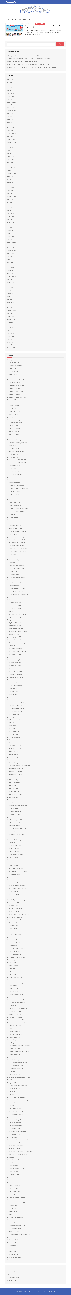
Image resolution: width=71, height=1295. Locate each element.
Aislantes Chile (13, 374)
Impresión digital (13, 808)
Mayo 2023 (10, 185)
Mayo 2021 (10, 233)
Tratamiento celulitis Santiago (17, 1197)
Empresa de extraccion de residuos (18, 651)
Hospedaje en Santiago (15, 774)
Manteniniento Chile (14, 874)
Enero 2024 (10, 162)
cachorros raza (13, 445)
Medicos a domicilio (14, 894)
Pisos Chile (12, 968)
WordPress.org (12, 1280)
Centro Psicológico (14, 494)
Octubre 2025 (11, 108)
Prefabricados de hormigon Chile (18, 1008)
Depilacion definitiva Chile (16, 623)
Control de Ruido (13, 580)
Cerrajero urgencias (14, 523)
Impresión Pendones (14, 814)
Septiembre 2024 (11, 142)
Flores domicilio (13, 725)
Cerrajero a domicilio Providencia (18, 520)
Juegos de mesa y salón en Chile (18, 828)
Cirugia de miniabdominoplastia (17, 531)
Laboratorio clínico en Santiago (17, 837)
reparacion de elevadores (16, 1068)
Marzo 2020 (10, 268)
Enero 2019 (10, 308)
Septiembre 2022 (11, 196)
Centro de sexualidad (15, 491)
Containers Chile (13, 571)
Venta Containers (13, 1220)
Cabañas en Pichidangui (15, 440)
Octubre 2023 (11, 170)
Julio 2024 (9, 145)
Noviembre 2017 (11, 345)
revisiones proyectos (14, 1080)
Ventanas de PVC (13, 1245)
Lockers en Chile (13, 857)
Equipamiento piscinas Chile (16, 677)
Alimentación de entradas (15, 1275)
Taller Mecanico (13, 1165)
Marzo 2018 (10, 333)
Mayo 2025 (10, 122)
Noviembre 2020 (11, 245)
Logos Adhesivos (13, 865)
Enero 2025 (10, 130)
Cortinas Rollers (13, 600)
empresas (11, 657)
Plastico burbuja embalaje (16, 994)
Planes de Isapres (14, 988)
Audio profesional (14, 405)
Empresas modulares (15, 665)
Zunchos (11, 1260)
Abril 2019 (9, 299)
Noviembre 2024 (11, 136)
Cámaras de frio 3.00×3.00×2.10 (17, 463)
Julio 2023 (9, 179)
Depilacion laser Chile (15, 625)
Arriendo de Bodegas (15, 388)
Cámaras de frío (13, 454)
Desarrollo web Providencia (16, 628)
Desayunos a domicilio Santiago (18, 631)
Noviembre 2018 (11, 313)
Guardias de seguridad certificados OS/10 (20, 765)
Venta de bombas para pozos (17, 1225)
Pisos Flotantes (13, 974)
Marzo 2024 (10, 156)
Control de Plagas (14, 574)
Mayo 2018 (10, 330)
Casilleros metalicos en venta (17, 485)
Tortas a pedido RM (14, 1185)
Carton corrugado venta (15, 474)
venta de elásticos (14, 1231)
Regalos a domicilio (14, 1048)
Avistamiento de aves (15, 414)
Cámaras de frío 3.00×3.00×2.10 (17, 460)
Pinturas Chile (12, 963)
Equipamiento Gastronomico (17, 674)
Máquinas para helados (15, 883)
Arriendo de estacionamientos (17, 397)
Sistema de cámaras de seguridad (18, 1140)
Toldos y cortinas (13, 1183)
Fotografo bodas (13, 734)
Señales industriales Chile (16, 1114)
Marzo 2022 (10, 213)
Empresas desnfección (15, 663)
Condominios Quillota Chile (16, 557)
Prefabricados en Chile (15, 1011)
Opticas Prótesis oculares (16, 920)
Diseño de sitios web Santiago (17, 643)
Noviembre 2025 (11, 105)
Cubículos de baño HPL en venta (18, 608)
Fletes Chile (12, 723)
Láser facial (12, 843)
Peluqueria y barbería (15, 951)
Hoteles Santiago (13, 797)
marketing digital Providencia (17, 885)
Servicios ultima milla (14, 1134)
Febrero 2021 (10, 236)
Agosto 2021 (10, 225)
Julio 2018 (9, 325)
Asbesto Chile (12, 400)
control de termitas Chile (16, 583)
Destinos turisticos (14, 634)
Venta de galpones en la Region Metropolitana (22, 1237)
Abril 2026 (9, 90)
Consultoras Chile (14, 563)
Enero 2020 (10, 273)
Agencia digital (13, 368)
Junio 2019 (10, 293)
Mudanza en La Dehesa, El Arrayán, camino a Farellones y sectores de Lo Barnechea (32, 67)
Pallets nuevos (13, 928)
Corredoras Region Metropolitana (18, 594)
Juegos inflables (13, 831)
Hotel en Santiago (14, 780)
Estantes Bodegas (14, 691)
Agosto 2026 (10, 79)
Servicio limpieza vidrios (15, 1125)
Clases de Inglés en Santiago (17, 537)
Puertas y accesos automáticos (17, 1043)
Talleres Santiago (13, 1171)
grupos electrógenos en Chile (17, 757)
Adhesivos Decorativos (15, 365)
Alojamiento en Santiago (16, 377)
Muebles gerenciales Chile (16, 911)
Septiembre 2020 (11, 251)
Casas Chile (12, 477)
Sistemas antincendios (15, 1143)
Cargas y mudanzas (14, 465)
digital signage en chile (15, 637)
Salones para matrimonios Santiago (19, 1100)
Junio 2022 (10, 205)
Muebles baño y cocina (15, 908)
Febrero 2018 (10, 336)
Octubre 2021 (11, 222)
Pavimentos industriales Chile (17, 948)
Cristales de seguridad (15, 605)
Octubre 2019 (11, 282)
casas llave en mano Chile (16, 480)
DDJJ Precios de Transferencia (17, 614)
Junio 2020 (10, 259)
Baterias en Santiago (14, 420)
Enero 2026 (10, 99)
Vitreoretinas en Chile (15, 1257)
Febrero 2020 (10, 270)
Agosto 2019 (10, 288)
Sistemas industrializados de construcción (20, 1151)
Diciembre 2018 (11, 311)
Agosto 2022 (10, 199)
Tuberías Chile (13, 1205)
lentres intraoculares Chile (16, 851)
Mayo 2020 (10, 262)
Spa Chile (11, 1157)
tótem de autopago (14, 1191)
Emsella (11, 668)
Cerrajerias (12, 514)
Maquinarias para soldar (15, 877)
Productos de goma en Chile (17, 1020)
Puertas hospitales (14, 1040)
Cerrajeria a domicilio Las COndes (18, 508)
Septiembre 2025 (11, 110)
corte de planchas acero (16, 597)
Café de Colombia (14, 448)
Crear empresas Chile (15, 603)
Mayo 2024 (10, 150)
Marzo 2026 (10, 93)
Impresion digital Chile (15, 811)
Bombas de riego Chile (15, 425)
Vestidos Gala (12, 1251)
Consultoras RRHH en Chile (16, 568)
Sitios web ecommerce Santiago (18, 1154)
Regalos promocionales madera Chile (19, 1051)
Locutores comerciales (15, 863)
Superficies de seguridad (15, 1163)
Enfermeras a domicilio (15, 671)
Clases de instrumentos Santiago (18, 540)
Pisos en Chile (13, 971)
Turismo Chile (12, 1208)
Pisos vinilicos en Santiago (16, 983)
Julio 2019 (9, 290)
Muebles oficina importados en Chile (19, 914)
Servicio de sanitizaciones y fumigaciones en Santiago (23, 61)
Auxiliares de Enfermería (15, 411)
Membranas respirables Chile (17, 897)
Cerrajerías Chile (13, 517)
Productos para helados (15, 1025)
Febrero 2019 (10, 305)
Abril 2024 (9, 153)
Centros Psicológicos (15, 503)
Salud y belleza (13, 1103)
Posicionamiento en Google (16, 1000)
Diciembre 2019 (11, 276)
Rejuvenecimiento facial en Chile (18, 1063)
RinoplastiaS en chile (14, 1088)
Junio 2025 (10, 119)
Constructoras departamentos (17, 560)
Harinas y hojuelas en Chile (16, 768)
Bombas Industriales (14, 428)
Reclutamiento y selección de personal (19, 1045)
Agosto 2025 (10, 113)
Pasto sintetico (13, 945)
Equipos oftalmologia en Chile (17, 685)
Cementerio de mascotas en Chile (18, 488)
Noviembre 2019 (11, 279)
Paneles (11, 931)
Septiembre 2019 (11, 285)
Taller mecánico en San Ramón (17, 1168)
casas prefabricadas (14, 482)
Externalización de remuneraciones (18, 700)
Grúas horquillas (13, 754)
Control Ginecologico (15, 585)
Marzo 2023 (10, 188)
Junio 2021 (10, 230)
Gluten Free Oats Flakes (15, 748)
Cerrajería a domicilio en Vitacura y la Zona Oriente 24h (23, 56)
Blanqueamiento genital (15, 422)
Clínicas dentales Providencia (17, 545)
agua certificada (13, 371)
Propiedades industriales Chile (17, 1031)
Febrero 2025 (10, 128)
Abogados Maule (13, 360)
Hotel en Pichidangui (14, 777)
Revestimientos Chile (14, 1074)
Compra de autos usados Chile (17, 551)
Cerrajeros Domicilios (15, 525)
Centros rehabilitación (15, 505)
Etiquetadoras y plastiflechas (17, 697)
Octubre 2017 (11, 348)
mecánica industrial (14, 891)
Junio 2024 (10, 148)
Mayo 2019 (10, 296)
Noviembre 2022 (11, 193)
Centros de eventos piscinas (17, 497)
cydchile (11, 611)
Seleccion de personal (15, 1108)
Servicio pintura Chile (14, 1128)
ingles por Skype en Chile (16, 820)
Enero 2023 (10, 191)
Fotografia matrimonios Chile (17, 731)
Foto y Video (12, 728)
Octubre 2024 (11, 139)
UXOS (10, 1214)
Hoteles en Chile (13, 788)
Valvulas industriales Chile (16, 1217)
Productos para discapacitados (17, 1023)
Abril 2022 (9, 210)
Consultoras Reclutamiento (16, 565)
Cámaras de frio (13, 457)
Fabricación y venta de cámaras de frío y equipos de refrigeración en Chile (29, 64)
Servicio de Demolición (15, 1123)
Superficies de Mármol (15, 1160)
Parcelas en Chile (13, 940)
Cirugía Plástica (13, 534)
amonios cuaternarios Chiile (16, 380)
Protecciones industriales (16, 1034)
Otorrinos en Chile (14, 923)
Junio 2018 (10, 328)
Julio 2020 (9, 256)
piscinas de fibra (13, 965)
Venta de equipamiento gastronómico (19, 1234)
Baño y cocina (13, 417)
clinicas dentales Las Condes (17, 543)
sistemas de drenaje (14, 1148)
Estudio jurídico (39, 23)
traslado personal (14, 1194)
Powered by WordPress (35, 1292)
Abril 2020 (9, 265)
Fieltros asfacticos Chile (15, 720)
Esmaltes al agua (13, 688)
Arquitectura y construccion (16, 385)
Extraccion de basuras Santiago (17, 703)
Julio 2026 (9, 82)
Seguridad (11, 1105)
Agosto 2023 (10, 176)
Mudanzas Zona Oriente (15, 905)
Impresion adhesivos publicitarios (18, 805)
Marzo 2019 (10, 302)
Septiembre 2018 (11, 319)
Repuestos (12, 1071)
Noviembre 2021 (11, 219)
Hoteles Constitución (14, 783)
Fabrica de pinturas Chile (15, 705)
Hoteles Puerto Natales (15, 794)
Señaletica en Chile (14, 1117)
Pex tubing (12, 960)
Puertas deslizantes (14, 1037)
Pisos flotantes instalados (16, 977)
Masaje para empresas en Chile (17, 888)
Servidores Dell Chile (14, 1137)
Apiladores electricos (14, 383)
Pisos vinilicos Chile (14, 980)
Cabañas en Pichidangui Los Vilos (18, 443)
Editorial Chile (12, 645)
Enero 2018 (10, 339)
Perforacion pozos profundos (17, 957)
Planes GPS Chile (13, 991)
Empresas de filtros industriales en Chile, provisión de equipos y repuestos (29, 58)
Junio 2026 (10, 85)
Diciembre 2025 (11, 102)
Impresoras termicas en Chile (17, 817)
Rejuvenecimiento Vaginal (16, 1065)
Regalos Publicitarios (14, 1054)
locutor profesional (14, 860)
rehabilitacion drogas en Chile (17, 1060)
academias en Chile (14, 362)
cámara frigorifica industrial (16, 451)
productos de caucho (15, 1014)
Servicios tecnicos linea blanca (17, 1131)
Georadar (11, 743)
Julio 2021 (9, 228)
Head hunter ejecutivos (15, 771)
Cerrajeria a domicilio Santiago (17, 511)
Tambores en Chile (14, 1174)
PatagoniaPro (11, 2)
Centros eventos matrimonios (17, 500)
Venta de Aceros (13, 1223)
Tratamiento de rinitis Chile (16, 1200)
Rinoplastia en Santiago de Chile (18, 1085)
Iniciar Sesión (12, 1272)
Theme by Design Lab (49, 1292)
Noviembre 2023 (11, 168)
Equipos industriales (14, 683)
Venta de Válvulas (14, 1243)
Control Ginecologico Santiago (17, 588)
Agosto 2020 (10, 253)
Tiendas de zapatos (14, 1180)
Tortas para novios (14, 1188)
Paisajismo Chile (13, 925)
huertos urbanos (13, 800)
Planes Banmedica (14, 985)
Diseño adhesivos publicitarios (17, 640)
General (11, 740)
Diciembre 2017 (11, 342)
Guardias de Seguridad (15, 763)
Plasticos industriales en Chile (17, 997)
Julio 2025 (9, 116)
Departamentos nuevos (15, 620)
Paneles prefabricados (15, 934)
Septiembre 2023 (11, 173)
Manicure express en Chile (16, 868)
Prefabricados (13, 1005)
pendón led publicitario (15, 954)
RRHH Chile (12, 1091)
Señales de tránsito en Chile (16, 1111)
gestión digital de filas (15, 745)
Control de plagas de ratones (17, 577)
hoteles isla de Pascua (15, 791)
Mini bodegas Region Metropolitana (19, 900)
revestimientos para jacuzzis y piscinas (19, 1077)
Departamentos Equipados (16, 617)
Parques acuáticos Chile (15, 943)
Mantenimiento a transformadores (18, 871)
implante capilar (13, 803)
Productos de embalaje (15, 1017)
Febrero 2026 (10, 96)
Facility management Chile (16, 714)
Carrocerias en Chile (14, 471)
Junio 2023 (10, 182)
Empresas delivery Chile (15, 660)
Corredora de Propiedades (16, 591)
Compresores (12, 554)
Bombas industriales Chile (16, 431)
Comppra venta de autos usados (18, 548)
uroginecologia (13, 1211)
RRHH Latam (12, 1094)
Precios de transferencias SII (17, 1003)
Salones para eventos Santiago (17, 1097)
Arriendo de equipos (14, 394)
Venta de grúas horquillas (16, 1240)
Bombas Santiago (14, 434)
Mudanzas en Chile (14, 903)
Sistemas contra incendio (16, 1145)
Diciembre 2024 (11, 133)
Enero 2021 (10, 239)
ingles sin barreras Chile (15, 823)
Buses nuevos (13, 437)
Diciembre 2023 (11, 165)
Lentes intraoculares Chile (16, 848)
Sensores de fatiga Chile (15, 1120)
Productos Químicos (14, 1028)
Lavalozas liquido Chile (15, 845)
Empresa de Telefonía (15, 654)
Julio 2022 (9, 202)
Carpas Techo (13, 468)
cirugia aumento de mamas (16, 528)
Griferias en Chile (13, 751)
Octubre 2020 (11, 248)
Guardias (11, 760)
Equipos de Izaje (13, 680)
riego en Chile (12, 1083)
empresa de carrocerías (15, 648)
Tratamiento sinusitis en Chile (17, 1203)
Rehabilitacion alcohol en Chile (17, 1057)
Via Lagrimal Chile (14, 1254)
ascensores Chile (13, 403)
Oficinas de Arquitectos (15, 917)
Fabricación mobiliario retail (16, 708)
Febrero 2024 (10, 159)
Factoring (11, 717)
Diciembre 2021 (11, 216)
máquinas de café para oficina (17, 880)
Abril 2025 (9, 125)
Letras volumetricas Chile (16, 854)
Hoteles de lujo (13, 785)
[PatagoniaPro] (35, 10)
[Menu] (4, 2)
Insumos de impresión (15, 825)
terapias (11, 1177)
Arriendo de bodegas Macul (16, 391)
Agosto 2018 (10, 322)
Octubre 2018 (11, 316)
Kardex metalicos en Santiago (17, 834)
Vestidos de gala (13, 1248)
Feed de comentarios (14, 1278)
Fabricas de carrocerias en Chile (17, 711)
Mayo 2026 (10, 88)
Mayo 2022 (10, 208)
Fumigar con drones (14, 737)
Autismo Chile (12, 408)
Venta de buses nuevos (15, 1228)
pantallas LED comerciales (16, 937)
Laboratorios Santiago (15, 840)
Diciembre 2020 (11, 242)
